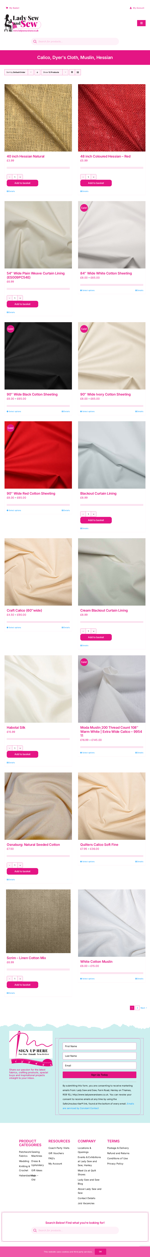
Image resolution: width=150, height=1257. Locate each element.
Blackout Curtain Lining (98, 493)
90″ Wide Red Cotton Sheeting (31, 493)
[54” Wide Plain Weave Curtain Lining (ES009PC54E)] (38, 234)
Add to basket (22, 183)
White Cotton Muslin (96, 962)
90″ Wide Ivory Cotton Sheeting (105, 394)
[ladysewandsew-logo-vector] (22, 15)
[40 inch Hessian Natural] (38, 118)
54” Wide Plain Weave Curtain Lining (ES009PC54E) (36, 275)
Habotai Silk (16, 727)
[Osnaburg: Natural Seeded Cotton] (38, 806)
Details (12, 191)
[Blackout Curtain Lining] (111, 455)
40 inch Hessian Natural (25, 156)
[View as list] (78, 72)
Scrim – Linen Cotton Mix (26, 958)
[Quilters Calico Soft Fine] (111, 806)
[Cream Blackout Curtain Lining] (111, 572)
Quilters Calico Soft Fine (99, 845)
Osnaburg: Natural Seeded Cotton (33, 845)
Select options (88, 290)
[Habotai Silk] (38, 689)
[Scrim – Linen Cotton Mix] (38, 921)
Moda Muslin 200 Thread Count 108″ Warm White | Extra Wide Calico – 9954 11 (111, 731)
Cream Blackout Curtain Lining (104, 610)
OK (100, 1251)
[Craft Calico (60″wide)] (38, 572)
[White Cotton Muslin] (111, 923)
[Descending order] (37, 72)
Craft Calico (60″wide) (24, 610)
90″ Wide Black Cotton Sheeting (32, 394)
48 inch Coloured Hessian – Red (105, 156)
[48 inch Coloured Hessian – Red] (111, 118)
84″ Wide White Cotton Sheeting (106, 273)
